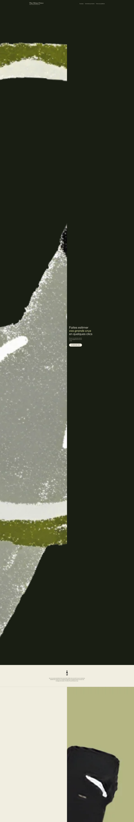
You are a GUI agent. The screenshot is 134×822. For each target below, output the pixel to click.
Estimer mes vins (75, 345)
